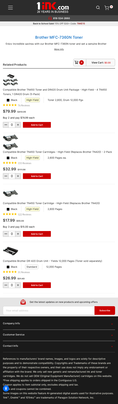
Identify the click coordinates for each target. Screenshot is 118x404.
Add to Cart (37, 125)
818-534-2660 (61, 18)
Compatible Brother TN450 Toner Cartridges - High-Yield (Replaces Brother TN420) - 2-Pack (57, 151)
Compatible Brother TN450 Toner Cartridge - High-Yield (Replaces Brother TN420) (51, 203)
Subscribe (104, 310)
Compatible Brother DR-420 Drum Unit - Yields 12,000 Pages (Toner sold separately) (52, 260)
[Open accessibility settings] (6, 388)
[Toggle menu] (12, 7)
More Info (59, 49)
